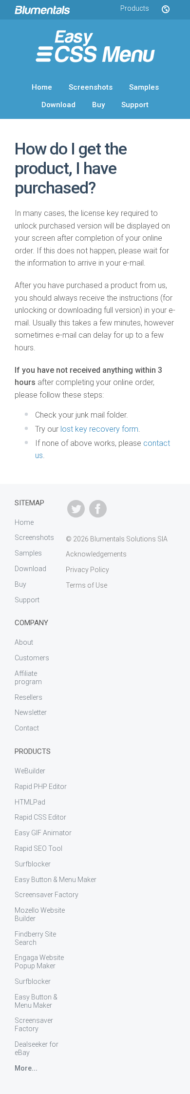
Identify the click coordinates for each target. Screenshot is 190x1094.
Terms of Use (86, 585)
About (24, 642)
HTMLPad (30, 802)
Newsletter (31, 712)
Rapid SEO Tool (38, 848)
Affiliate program (28, 678)
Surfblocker (33, 864)
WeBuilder (30, 771)
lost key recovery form (99, 429)
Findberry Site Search (35, 938)
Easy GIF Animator (43, 833)
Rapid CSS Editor (40, 817)
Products (134, 8)
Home (42, 87)
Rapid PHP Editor (41, 786)
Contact (27, 728)
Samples (144, 87)
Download (58, 104)
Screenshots (91, 87)
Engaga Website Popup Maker (39, 962)
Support (135, 104)
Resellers (28, 697)
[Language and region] (165, 9)
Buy (98, 104)
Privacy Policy (87, 570)
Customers (32, 658)
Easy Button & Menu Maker (55, 879)
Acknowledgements (96, 554)
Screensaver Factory (46, 895)
